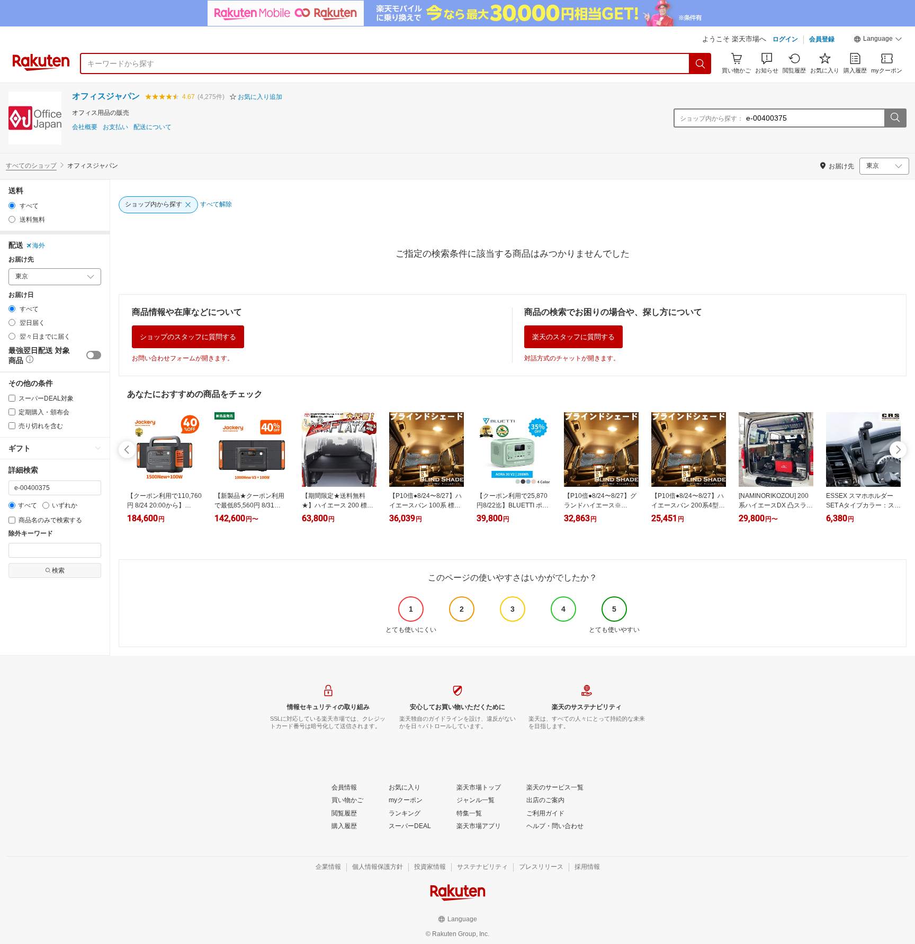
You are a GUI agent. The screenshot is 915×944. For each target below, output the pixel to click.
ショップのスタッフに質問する (188, 337)
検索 (58, 570)
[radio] (11, 205)
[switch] (93, 355)
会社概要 (84, 127)
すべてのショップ (31, 165)
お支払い (115, 127)
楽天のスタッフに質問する (573, 337)
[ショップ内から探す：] (894, 118)
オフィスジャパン (106, 96)
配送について (152, 127)
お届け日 (21, 295)
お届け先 (21, 259)
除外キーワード (30, 533)
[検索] (700, 63)
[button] (878, 40)
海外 (38, 245)
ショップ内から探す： (711, 118)
